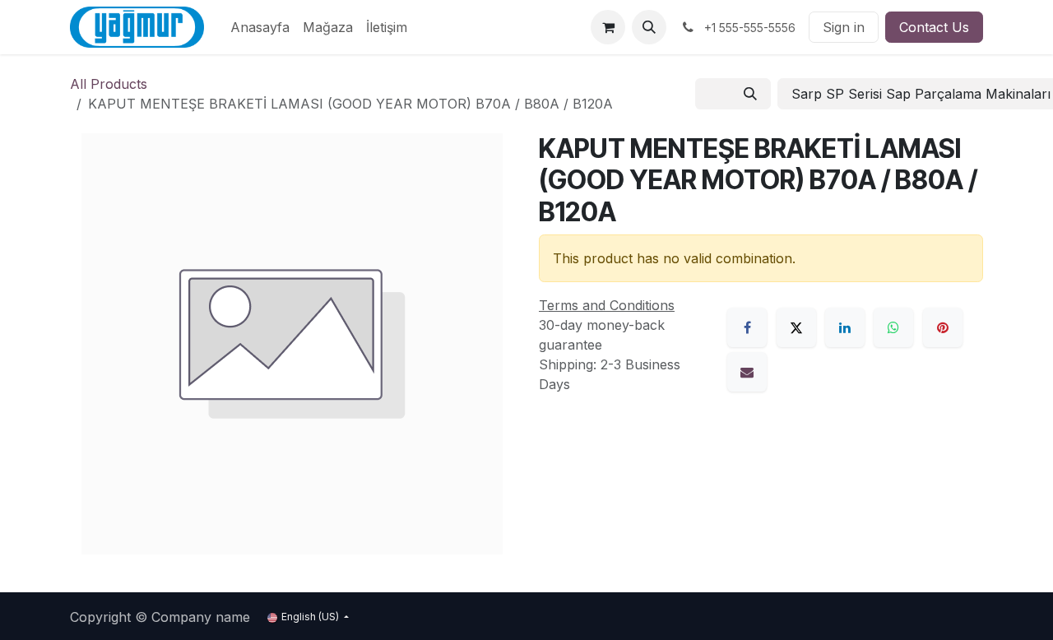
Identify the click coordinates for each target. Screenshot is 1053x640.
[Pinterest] (943, 327)
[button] (649, 27)
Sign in (844, 27)
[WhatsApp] (893, 327)
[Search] (750, 93)
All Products (108, 84)
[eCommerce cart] (608, 27)
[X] (796, 327)
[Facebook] (747, 327)
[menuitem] (260, 27)
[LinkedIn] (845, 327)
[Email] (747, 372)
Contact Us (934, 27)
